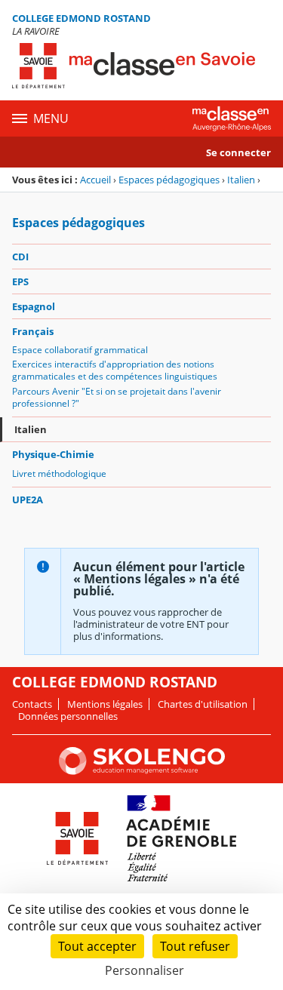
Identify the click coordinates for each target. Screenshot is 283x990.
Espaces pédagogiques (169, 179)
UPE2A (27, 499)
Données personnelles (68, 716)
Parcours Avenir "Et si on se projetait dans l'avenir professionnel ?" (116, 397)
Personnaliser (144, 970)
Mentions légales (105, 704)
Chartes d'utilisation (203, 704)
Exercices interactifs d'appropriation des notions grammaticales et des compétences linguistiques (114, 370)
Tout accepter (97, 946)
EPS (20, 281)
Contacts (32, 704)
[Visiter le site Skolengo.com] (142, 771)
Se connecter (238, 152)
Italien (241, 179)
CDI (20, 256)
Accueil (95, 179)
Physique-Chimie (53, 454)
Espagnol (33, 306)
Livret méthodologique (59, 473)
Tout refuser (195, 946)
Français (33, 331)
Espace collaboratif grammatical (80, 349)
